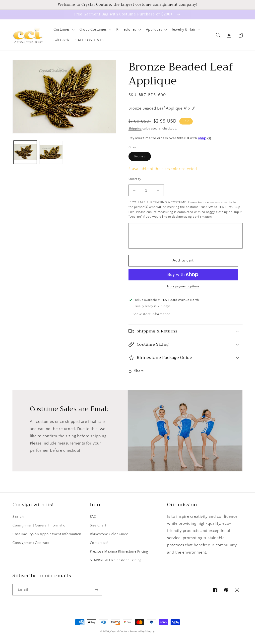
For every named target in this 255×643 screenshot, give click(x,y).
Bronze (140, 156)
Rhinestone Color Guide (109, 534)
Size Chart (98, 525)
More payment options (183, 286)
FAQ (93, 517)
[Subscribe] (96, 589)
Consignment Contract (30, 543)
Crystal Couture (120, 631)
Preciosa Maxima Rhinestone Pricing (119, 552)
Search (18, 517)
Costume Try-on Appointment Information (46, 534)
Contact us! (99, 543)
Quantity (134, 179)
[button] (63, 29)
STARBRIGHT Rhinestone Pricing (115, 560)
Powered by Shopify (142, 631)
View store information (152, 314)
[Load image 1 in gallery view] (25, 152)
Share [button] (139, 371)
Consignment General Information (40, 525)
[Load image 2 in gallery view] (51, 152)
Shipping (135, 128)
